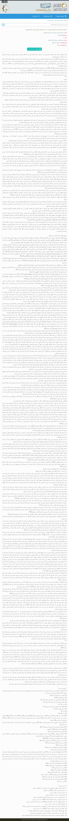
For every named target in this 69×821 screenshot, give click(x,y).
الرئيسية (66, 20)
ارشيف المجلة (60, 20)
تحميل (33, 49)
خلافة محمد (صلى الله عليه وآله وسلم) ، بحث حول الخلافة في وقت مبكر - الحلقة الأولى (46, 30)
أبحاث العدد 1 (50, 20)
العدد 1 (55, 20)
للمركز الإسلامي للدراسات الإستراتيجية (29, 819)
